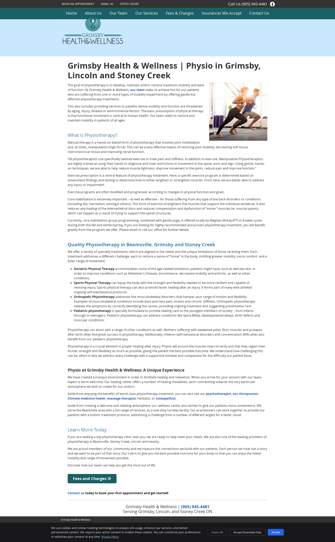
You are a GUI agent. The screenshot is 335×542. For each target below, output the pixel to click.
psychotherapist (218, 394)
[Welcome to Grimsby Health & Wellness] (93, 43)
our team (137, 90)
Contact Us (259, 13)
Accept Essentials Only (247, 532)
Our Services (146, 13)
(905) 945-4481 (254, 4)
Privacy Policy (110, 537)
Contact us (76, 493)
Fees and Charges (90, 478)
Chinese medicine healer (86, 398)
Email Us (107, 4)
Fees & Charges (180, 13)
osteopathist (166, 398)
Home (71, 13)
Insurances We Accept (221, 13)
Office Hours (129, 4)
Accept (276, 532)
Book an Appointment (78, 4)
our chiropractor (245, 394)
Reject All (217, 532)
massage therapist (121, 398)
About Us (93, 13)
